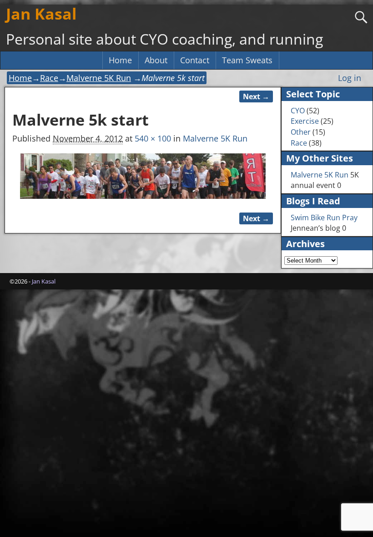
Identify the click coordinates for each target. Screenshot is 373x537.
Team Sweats (247, 60)
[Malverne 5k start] (142, 176)
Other (301, 132)
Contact (194, 60)
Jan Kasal (41, 13)
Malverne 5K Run (98, 77)
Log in (349, 77)
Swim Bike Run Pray (324, 218)
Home (120, 60)
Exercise (305, 121)
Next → (256, 96)
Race (49, 77)
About (156, 60)
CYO (298, 111)
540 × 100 (153, 138)
